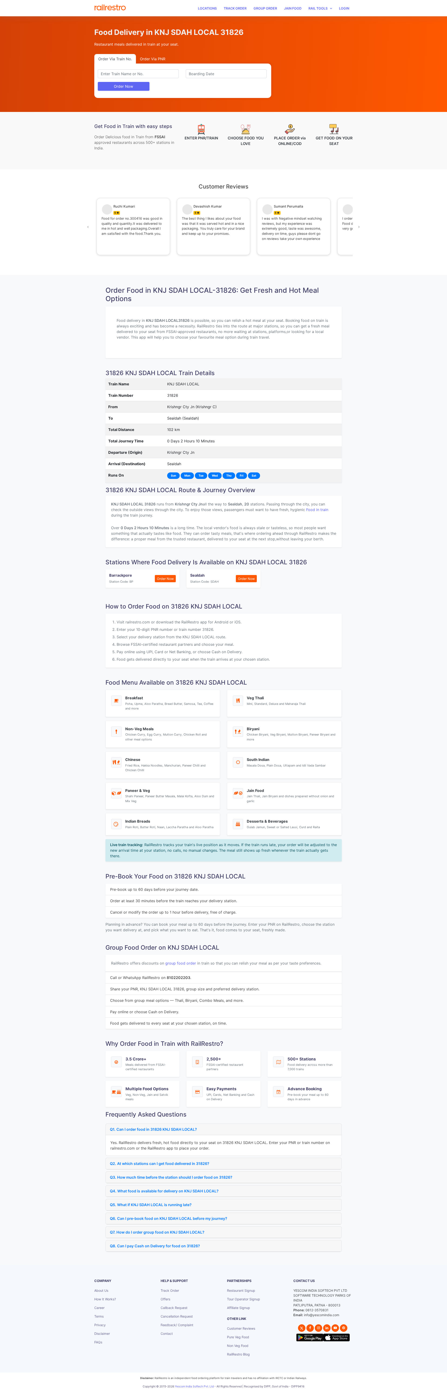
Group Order (265, 8)
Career (99, 1308)
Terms (99, 1316)
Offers (165, 1299)
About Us (101, 1290)
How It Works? (105, 1299)
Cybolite (227, 1391)
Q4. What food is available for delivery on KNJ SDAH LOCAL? (164, 1191)
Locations (207, 8)
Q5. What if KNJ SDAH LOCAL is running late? (151, 1204)
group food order (180, 963)
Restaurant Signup (241, 1290)
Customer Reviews (241, 1328)
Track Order (235, 8)
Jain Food (292, 8)
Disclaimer (102, 1333)
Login (344, 8)
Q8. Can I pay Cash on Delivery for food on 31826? (155, 1246)
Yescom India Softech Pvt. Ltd (194, 1386)
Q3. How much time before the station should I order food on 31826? (171, 1177)
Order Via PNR (152, 59)
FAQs (98, 1342)
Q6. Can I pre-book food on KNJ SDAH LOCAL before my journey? (168, 1218)
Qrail (238, 1391)
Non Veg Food (237, 1346)
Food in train (317, 509)
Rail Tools (318, 8)
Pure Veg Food (238, 1337)
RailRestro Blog (238, 1354)
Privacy (100, 1325)
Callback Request (174, 1308)
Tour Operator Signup (243, 1299)
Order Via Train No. (115, 59)
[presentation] (88, 226)
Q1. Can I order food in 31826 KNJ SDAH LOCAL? (153, 1129)
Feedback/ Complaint (177, 1325)
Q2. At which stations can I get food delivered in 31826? (159, 1163)
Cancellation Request (177, 1316)
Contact (167, 1333)
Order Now (123, 86)
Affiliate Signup (238, 1308)
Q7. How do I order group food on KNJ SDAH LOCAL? (157, 1232)
